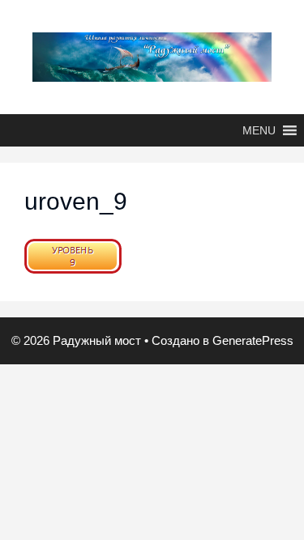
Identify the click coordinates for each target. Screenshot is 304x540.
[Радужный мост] (152, 55)
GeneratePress (252, 340)
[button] (259, 130)
